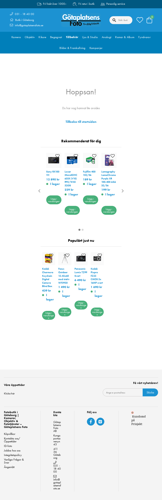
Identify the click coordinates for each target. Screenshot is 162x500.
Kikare (42, 37)
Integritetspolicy (13, 455)
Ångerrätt (9, 467)
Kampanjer (96, 48)
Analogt (106, 37)
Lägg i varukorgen (53, 200)
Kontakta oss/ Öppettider (12, 440)
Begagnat (56, 37)
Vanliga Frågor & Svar (14, 461)
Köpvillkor (9, 433)
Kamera (16, 37)
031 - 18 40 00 (24, 14)
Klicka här (9, 393)
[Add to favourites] (57, 156)
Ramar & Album (124, 37)
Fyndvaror (144, 37)
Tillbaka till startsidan (81, 121)
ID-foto (8, 446)
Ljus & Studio (90, 37)
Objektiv (30, 37)
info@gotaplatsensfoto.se (29, 25)
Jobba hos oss (12, 450)
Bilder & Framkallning (72, 48)
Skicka (150, 392)
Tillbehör (72, 37)
